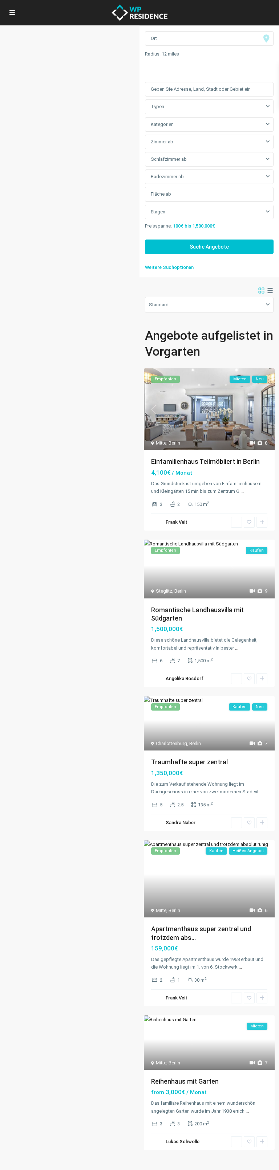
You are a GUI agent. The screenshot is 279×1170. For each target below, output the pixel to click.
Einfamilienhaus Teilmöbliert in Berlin (205, 461)
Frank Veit (176, 522)
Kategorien (162, 124)
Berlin (174, 443)
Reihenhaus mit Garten (185, 1081)
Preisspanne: (158, 226)
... (242, 491)
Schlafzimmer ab (169, 159)
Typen (157, 106)
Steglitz (164, 591)
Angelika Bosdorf (184, 678)
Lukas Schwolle (182, 1141)
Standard (159, 304)
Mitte (161, 443)
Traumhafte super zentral (189, 762)
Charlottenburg (171, 743)
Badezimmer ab (167, 176)
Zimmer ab (162, 141)
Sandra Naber (180, 822)
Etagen (158, 211)
